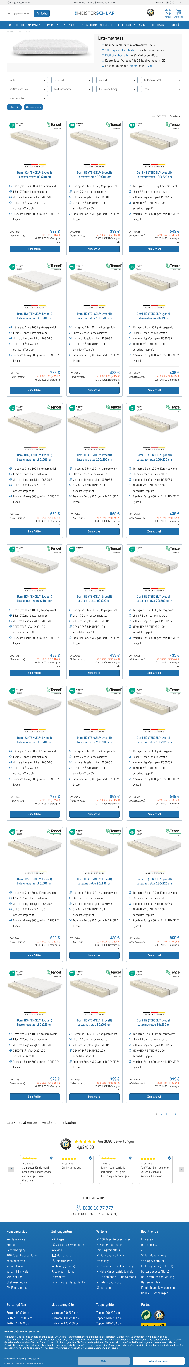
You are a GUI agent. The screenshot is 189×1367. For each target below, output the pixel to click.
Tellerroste (159, 24)
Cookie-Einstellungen (154, 1293)
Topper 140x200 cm (109, 1318)
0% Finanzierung (17, 1288)
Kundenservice (16, 1239)
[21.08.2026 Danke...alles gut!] (37, 1156)
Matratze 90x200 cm (64, 1313)
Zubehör (175, 24)
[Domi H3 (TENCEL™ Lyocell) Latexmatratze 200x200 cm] (94, 423)
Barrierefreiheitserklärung (157, 1277)
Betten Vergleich (151, 1282)
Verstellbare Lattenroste (97, 24)
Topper (49, 24)
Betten (20, 24)
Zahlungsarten (16, 1261)
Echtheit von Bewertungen (158, 1288)
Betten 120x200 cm (19, 1323)
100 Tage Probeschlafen (120, 50)
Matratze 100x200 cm (65, 1318)
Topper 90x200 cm (108, 1313)
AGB (143, 1250)
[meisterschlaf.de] (94, 11)
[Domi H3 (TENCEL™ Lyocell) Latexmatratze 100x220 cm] (154, 140)
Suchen (44, 13)
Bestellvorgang (16, 1250)
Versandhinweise (17, 1266)
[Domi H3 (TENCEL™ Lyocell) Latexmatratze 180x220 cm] (35, 988)
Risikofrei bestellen (117, 55)
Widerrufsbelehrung (153, 1255)
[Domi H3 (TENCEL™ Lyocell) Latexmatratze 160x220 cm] (154, 847)
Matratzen (34, 24)
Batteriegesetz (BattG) (156, 1271)
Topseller (174, 116)
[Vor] (180, 1113)
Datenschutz (149, 1245)
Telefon (133, 66)
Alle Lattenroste (67, 24)
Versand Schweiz (17, 1271)
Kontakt (12, 1245)
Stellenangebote (17, 1282)
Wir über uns (15, 1277)
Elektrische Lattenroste (132, 24)
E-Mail (149, 66)
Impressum (148, 1239)
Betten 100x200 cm (19, 1318)
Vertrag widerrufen (153, 1261)
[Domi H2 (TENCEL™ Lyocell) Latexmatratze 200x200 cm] (94, 706)
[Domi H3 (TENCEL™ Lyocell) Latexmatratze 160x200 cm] (35, 423)
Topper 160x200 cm (109, 1323)
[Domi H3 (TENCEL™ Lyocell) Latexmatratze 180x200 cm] (35, 282)
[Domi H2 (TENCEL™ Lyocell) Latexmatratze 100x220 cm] (154, 706)
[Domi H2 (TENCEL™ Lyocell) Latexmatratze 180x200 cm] (35, 706)
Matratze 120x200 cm (65, 1323)
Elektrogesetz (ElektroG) (157, 1266)
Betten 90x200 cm (18, 1313)
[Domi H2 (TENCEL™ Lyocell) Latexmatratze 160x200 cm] (35, 847)
